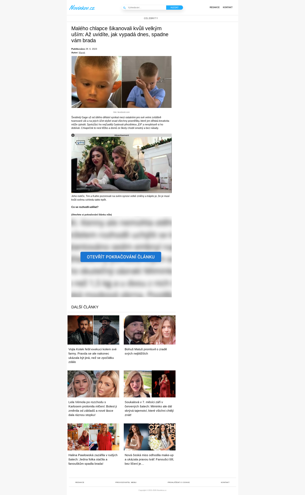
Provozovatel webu (125, 482)
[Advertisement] (211, 47)
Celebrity (151, 18)
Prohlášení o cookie (179, 482)
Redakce (79, 482)
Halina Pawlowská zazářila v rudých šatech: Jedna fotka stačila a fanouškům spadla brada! (93, 459)
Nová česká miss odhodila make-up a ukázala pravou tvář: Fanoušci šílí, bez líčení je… (149, 459)
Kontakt (225, 482)
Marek (82, 52)
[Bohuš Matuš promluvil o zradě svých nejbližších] (150, 329)
